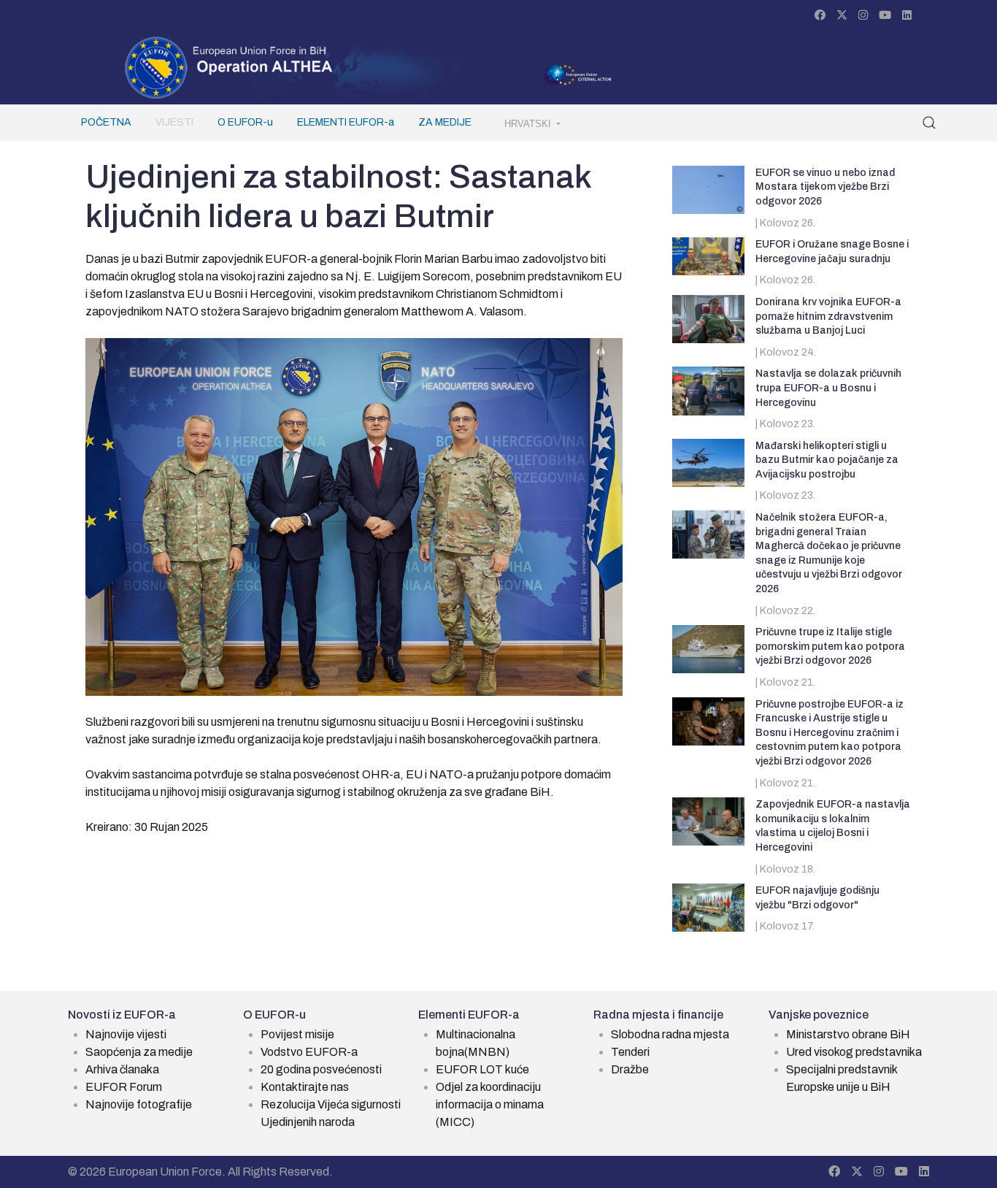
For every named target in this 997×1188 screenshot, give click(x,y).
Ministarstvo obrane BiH (848, 1034)
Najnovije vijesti (125, 1034)
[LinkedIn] (907, 15)
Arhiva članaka (122, 1069)
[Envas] (229, 66)
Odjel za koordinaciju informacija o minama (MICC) (490, 1104)
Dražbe (630, 1069)
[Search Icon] (929, 122)
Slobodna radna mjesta (670, 1034)
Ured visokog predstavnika (854, 1052)
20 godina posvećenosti (321, 1069)
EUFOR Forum (123, 1087)
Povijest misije (297, 1034)
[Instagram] (863, 15)
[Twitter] (841, 15)
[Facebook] (820, 15)
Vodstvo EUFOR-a (309, 1052)
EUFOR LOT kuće (482, 1069)
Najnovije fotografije (138, 1104)
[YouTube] (885, 15)
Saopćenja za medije (139, 1052)
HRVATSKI (529, 124)
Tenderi (630, 1052)
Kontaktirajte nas (305, 1087)
